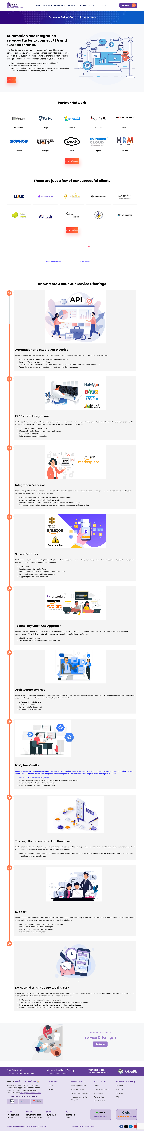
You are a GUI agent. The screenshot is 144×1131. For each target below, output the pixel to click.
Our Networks (73, 5)
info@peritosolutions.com (57, 1073)
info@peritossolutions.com (30, 1093)
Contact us (103, 5)
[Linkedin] (131, 1126)
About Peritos (88, 5)
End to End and (29, 778)
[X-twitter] (126, 1126)
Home (38, 5)
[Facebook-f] (121, 1126)
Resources (58, 5)
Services (46, 5)
